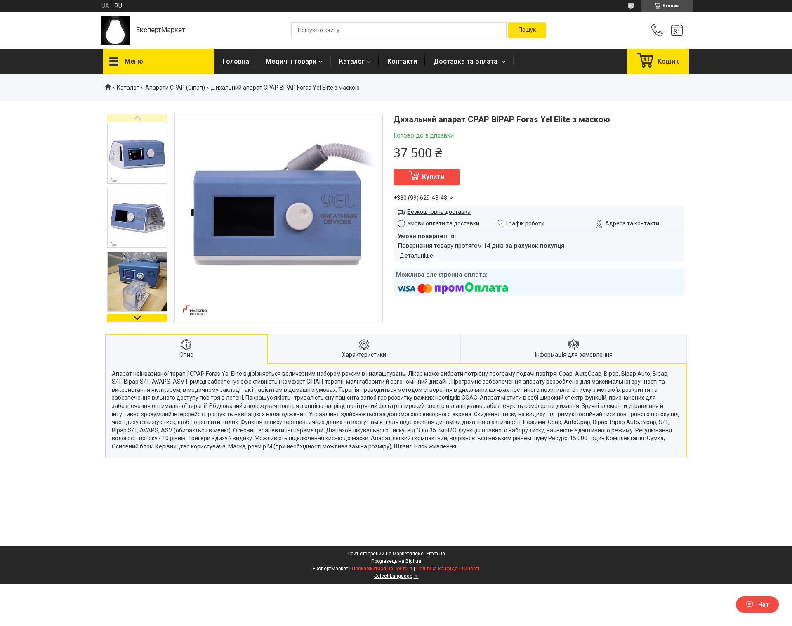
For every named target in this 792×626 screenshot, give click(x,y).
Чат (763, 604)
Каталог (352, 61)
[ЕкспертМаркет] (115, 30)
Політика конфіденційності (447, 568)
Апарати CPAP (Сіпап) (175, 87)
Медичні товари (291, 61)
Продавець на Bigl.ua (396, 561)
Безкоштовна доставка (439, 212)
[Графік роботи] (677, 30)
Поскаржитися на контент (382, 568)
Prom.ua (435, 554)
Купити (433, 177)
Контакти (402, 61)
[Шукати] (527, 30)
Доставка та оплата (466, 61)
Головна (236, 61)
